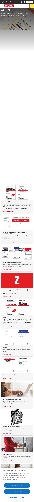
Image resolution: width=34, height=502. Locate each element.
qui (14, 475)
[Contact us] (10, 2)
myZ (2, 2)
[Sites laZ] (21, 2)
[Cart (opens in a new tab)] (24, 2)
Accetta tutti (17, 485)
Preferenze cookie (17, 497)
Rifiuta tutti (17, 491)
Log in (29, 2)
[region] (17, 485)
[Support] (7, 2)
